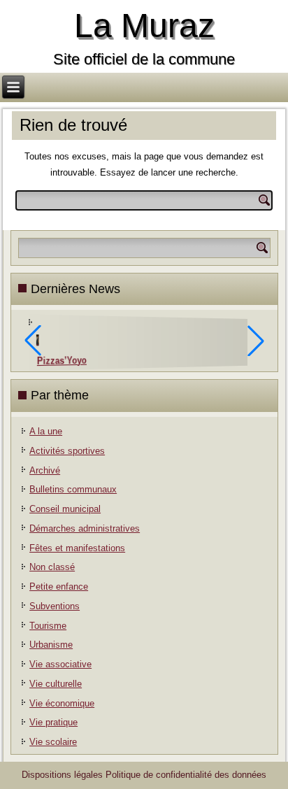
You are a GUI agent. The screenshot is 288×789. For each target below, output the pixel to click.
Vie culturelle (55, 683)
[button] (255, 340)
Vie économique (61, 703)
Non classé (52, 567)
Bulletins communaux (73, 489)
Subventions (54, 606)
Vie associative (60, 664)
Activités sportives (67, 451)
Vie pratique (53, 722)
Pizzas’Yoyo (62, 361)
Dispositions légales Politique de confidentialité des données (144, 774)
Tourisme (47, 625)
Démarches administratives (84, 528)
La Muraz (144, 25)
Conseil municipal (65, 509)
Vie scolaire (53, 742)
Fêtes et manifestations (77, 548)
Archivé (44, 470)
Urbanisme (51, 644)
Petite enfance (58, 586)
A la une (45, 431)
